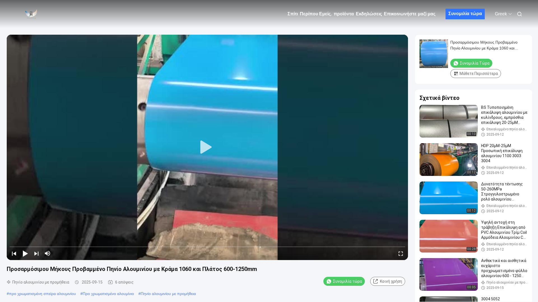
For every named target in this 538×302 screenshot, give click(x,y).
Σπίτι (292, 13)
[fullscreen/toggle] (400, 253)
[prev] (14, 253)
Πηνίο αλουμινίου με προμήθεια (168, 293)
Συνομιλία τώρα (465, 13)
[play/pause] (25, 253)
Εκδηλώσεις (369, 13)
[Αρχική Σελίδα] (31, 14)
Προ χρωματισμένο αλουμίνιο (108, 293)
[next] (36, 253)
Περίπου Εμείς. (316, 13)
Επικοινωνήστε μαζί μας (409, 13)
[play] (207, 147)
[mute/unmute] (47, 253)
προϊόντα (344, 13)
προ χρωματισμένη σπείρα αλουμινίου (42, 293)
